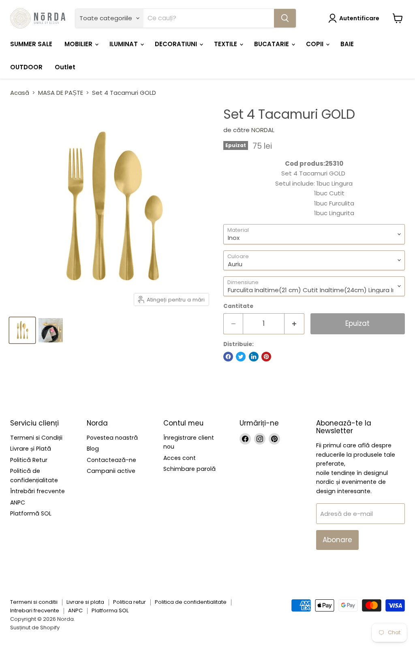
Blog (93, 449)
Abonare (337, 540)
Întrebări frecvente (37, 491)
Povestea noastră (112, 438)
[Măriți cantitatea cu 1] (294, 323)
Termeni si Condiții (36, 438)
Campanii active (111, 471)
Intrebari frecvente (34, 610)
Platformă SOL (30, 513)
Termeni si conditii (34, 602)
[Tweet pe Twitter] (241, 356)
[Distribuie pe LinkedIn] (254, 356)
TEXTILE (226, 44)
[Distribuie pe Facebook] (228, 356)
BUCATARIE (272, 44)
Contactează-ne (111, 460)
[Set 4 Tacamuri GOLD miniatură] (22, 330)
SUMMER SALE (31, 44)
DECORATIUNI (177, 44)
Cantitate (238, 306)
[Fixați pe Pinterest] (266, 356)
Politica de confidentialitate (191, 602)
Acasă (19, 92)
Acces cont (179, 458)
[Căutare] (285, 18)
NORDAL (262, 130)
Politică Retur (28, 460)
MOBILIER (79, 44)
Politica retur (129, 602)
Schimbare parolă (189, 469)
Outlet (65, 67)
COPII (315, 44)
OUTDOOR (26, 67)
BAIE (347, 44)
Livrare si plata (85, 602)
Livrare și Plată (30, 449)
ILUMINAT (124, 44)
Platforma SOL (110, 610)
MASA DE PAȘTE (60, 92)
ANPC (17, 502)
